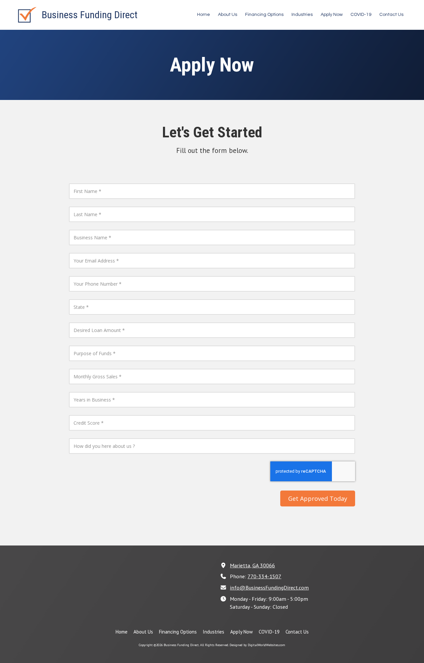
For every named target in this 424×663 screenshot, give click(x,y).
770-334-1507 (264, 576)
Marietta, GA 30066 (252, 565)
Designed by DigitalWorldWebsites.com (257, 645)
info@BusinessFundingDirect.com (269, 587)
